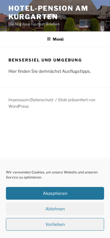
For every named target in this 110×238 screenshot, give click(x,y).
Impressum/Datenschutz (31, 99)
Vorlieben (55, 224)
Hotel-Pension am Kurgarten (48, 12)
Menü (58, 39)
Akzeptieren (55, 193)
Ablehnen (55, 208)
